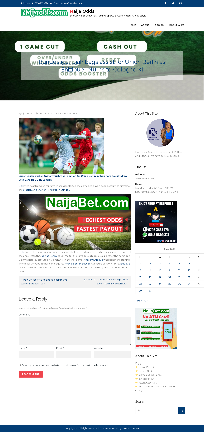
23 (150, 284)
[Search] (181, 410)
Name (23, 348)
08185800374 (41, 3)
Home (132, 25)
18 (169, 277)
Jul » (145, 300)
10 (160, 270)
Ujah (21, 186)
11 (170, 270)
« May (138, 300)
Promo (159, 25)
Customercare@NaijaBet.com (68, 3)
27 (189, 284)
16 (150, 277)
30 (150, 290)
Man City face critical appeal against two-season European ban (44, 281)
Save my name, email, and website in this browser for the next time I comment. (65, 365)
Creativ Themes (130, 428)
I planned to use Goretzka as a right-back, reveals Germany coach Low (106, 281)
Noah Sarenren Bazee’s (77, 263)
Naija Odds (82, 11)
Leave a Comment (66, 113)
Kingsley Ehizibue (93, 260)
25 (169, 284)
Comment (25, 314)
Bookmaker (176, 25)
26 (179, 284)
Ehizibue (125, 263)
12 (179, 270)
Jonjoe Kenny (50, 256)
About (145, 25)
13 (189, 270)
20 (189, 277)
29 (140, 290)
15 (140, 277)
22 (140, 284)
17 (160, 277)
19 (179, 277)
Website (98, 348)
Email (60, 348)
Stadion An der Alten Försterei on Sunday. (46, 190)
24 (159, 284)
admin (29, 113)
